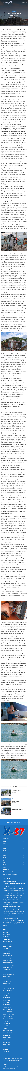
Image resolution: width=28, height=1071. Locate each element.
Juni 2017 (5, 1042)
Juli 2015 (5, 1049)
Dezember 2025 (7, 946)
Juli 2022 (5, 993)
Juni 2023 (5, 981)
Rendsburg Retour (16, 790)
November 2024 (7, 962)
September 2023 (7, 974)
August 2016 (6, 1044)
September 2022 (7, 988)
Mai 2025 (5, 951)
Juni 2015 (5, 1051)
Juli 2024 (5, 969)
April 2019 (5, 1028)
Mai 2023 (5, 983)
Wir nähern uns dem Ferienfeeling (17, 800)
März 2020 (6, 1007)
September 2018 (7, 1030)
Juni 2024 (5, 972)
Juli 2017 (5, 1040)
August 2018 (6, 1033)
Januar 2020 (6, 1011)
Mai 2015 (5, 1054)
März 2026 (6, 939)
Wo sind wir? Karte (14, 821)
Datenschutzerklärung (14, 822)
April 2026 (6, 936)
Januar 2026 (6, 944)
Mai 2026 (5, 934)
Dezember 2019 (7, 1014)
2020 (14, 11)
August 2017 (6, 1037)
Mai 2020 (5, 1002)
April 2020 (6, 1004)
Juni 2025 (5, 948)
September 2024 (7, 965)
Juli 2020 (5, 1000)
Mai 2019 (5, 1026)
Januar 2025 (6, 958)
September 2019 (7, 1019)
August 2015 (6, 1047)
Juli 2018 (5, 1035)
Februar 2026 (6, 941)
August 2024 (6, 967)
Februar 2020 (6, 1009)
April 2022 (6, 997)
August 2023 (6, 976)
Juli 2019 (5, 1023)
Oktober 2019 (6, 1016)
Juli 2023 (5, 979)
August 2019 (6, 1021)
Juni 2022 (5, 995)
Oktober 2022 (7, 986)
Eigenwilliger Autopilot (17, 809)
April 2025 (6, 953)
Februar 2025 (6, 955)
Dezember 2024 (7, 960)
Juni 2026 (5, 932)
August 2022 (6, 990)
